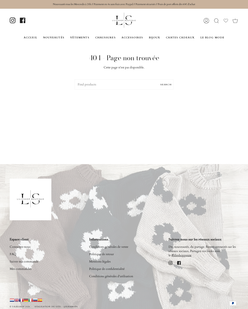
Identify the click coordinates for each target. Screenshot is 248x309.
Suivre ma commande (24, 261)
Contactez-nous (20, 247)
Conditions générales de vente (108, 247)
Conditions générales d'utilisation (111, 276)
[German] (26, 300)
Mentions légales (100, 261)
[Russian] (35, 300)
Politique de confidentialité (107, 269)
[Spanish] (40, 300)
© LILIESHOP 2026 (20, 306)
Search (165, 84)
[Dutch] (12, 300)
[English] (16, 300)
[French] (21, 300)
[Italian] (30, 300)
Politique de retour (101, 254)
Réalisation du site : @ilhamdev (56, 306)
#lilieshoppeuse (181, 255)
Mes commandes (20, 269)
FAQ (13, 254)
